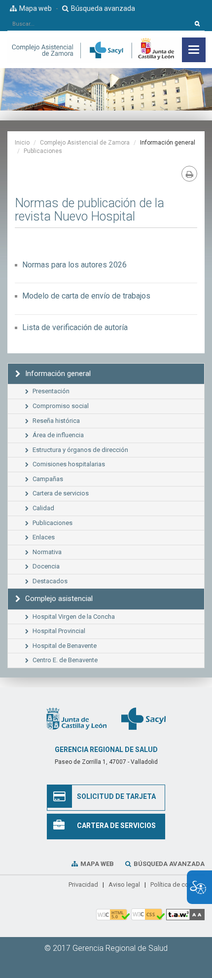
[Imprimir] (189, 174)
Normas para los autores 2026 (74, 264)
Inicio (22, 142)
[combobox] (98, 24)
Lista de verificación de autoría (75, 327)
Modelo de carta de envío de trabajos (86, 296)
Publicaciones (43, 151)
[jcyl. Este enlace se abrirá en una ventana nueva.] (76, 718)
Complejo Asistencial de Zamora (85, 142)
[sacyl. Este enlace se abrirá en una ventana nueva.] (143, 718)
